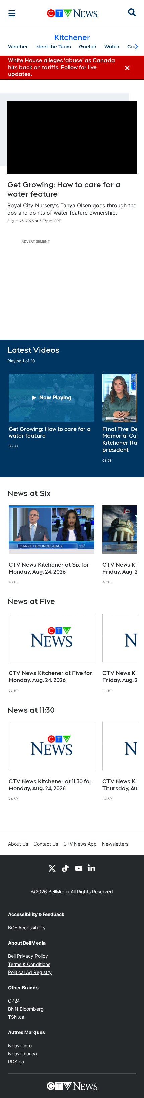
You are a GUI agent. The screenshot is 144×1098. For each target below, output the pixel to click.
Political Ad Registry (30, 972)
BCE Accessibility (27, 927)
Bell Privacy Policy (28, 956)
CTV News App (80, 844)
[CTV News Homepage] (72, 13)
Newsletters (115, 844)
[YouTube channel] (79, 868)
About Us (18, 844)
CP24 (14, 1001)
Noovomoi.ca (22, 1053)
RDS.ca (16, 1061)
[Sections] (12, 13)
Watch (111, 46)
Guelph (87, 46)
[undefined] (51, 411)
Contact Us (45, 844)
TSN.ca (16, 1017)
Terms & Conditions (29, 964)
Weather (18, 46)
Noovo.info (20, 1045)
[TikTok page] (65, 868)
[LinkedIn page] (92, 868)
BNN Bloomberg (26, 1009)
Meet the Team (53, 46)
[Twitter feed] (52, 868)
